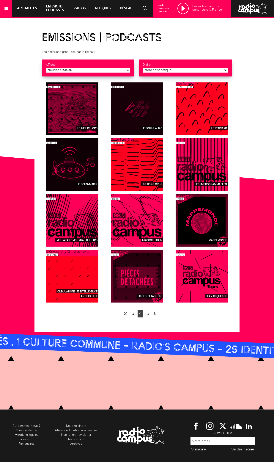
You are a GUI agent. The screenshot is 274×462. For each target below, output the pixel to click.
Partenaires (26, 444)
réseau (126, 8)
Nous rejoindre (76, 426)
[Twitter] (223, 426)
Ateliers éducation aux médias (76, 430)
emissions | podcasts (55, 8)
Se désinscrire (242, 449)
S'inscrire (198, 449)
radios (80, 8)
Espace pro (26, 439)
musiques (103, 8)
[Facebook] (197, 426)
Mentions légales (26, 435)
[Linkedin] (249, 426)
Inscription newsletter (76, 435)
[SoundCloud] (236, 426)
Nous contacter (26, 430)
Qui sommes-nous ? (26, 426)
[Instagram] (210, 426)
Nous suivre (76, 439)
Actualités (27, 8)
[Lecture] (183, 8)
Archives (76, 444)
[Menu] (6, 8)
